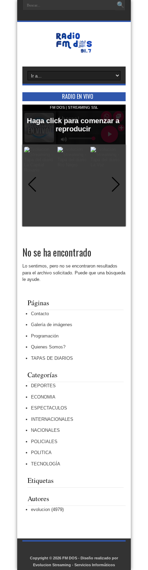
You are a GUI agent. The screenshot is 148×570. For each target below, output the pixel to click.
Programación (45, 336)
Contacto (40, 313)
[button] (115, 184)
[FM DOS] (74, 49)
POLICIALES (44, 441)
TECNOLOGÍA (45, 463)
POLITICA (41, 452)
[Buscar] (120, 5)
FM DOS (69, 558)
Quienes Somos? (48, 346)
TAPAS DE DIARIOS (52, 358)
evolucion (40, 509)
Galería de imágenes (51, 324)
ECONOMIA (43, 397)
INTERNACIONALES (52, 419)
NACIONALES (45, 430)
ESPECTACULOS (49, 408)
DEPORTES (43, 385)
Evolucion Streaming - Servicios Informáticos (74, 565)
